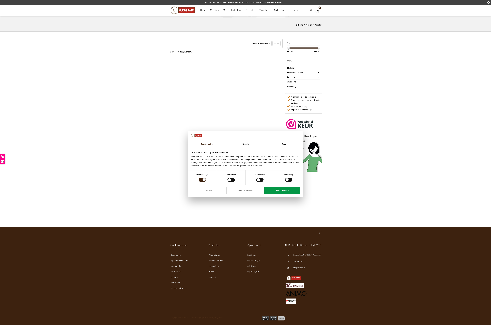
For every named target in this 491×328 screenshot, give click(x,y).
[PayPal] (281, 318)
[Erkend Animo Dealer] (303, 293)
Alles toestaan (282, 190)
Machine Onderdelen (232, 10)
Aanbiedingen (214, 266)
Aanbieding (279, 10)
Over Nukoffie (176, 266)
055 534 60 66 (298, 261)
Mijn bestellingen (253, 260)
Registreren (251, 255)
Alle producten (214, 255)
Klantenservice (176, 255)
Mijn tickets (251, 266)
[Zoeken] (311, 10)
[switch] (231, 180)
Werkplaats (264, 10)
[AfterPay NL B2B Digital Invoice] (273, 318)
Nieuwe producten (216, 260)
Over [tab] (284, 144)
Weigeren (209, 190)
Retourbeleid (175, 283)
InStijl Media (218, 318)
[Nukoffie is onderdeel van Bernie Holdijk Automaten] (303, 278)
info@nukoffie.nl (299, 268)
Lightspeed (202, 318)
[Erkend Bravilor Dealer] (303, 301)
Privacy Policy (175, 272)
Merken (309, 25)
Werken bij (174, 277)
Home (203, 10)
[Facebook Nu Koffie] (319, 233)
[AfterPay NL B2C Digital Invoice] (265, 318)
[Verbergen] (488, 2)
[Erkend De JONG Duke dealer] (303, 286)
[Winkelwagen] (317, 10)
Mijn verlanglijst (253, 272)
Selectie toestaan (245, 190)
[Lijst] (278, 43)
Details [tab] (245, 144)
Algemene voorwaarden (179, 260)
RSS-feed (212, 277)
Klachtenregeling (177, 288)
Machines (214, 10)
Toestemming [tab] (207, 144)
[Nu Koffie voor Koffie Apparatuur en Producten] (183, 10)
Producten (250, 10)
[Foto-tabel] (275, 43)
